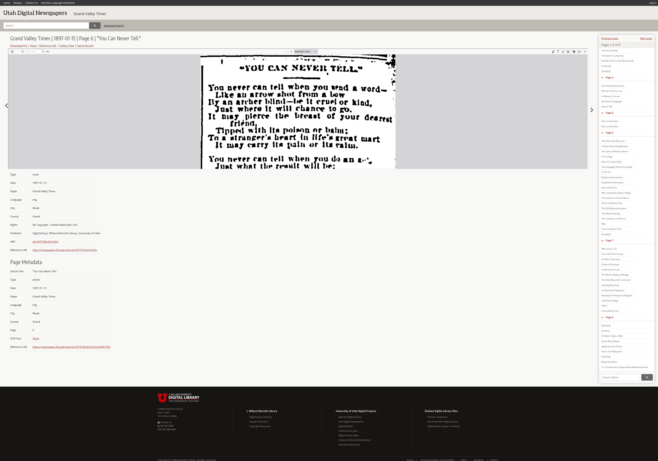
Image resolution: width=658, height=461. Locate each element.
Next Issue (646, 38)
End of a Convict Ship (611, 161)
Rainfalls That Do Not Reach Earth (617, 60)
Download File (18, 45)
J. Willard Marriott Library (170, 408)
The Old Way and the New (613, 208)
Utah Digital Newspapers (350, 421)
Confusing (606, 65)
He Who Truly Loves (610, 259)
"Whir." (604, 305)
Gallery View (66, 45)
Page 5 (609, 112)
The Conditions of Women (613, 218)
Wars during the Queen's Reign (616, 192)
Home (6, 2)
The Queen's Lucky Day (612, 55)
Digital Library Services (260, 416)
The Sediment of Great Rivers (615, 197)
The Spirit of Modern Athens (614, 151)
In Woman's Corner (610, 96)
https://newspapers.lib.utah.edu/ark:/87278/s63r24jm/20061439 (71, 347)
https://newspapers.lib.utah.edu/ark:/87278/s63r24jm (65, 250)
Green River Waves (610, 341)
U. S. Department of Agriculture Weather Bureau (624, 367)
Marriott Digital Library (350, 416)
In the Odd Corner (609, 310)
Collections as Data (348, 430)
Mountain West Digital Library (443, 421)
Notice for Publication (611, 351)
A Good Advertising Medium (614, 146)
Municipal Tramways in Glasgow (616, 295)
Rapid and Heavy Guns (612, 177)
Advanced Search (114, 25)
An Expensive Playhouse (612, 290)
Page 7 (609, 240)
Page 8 (609, 317)
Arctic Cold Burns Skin (611, 203)
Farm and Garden (609, 121)
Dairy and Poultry (609, 126)
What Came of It (609, 248)
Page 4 (609, 77)
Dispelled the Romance (612, 182)
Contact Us (31, 2)
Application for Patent (611, 346)
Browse (18, 2)
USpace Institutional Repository (354, 439)
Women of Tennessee (611, 90)
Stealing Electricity (610, 285)
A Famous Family (609, 50)
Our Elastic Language (611, 101)
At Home (605, 330)
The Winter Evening (610, 213)
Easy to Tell (606, 106)
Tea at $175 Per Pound (612, 254)
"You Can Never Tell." (611, 228)
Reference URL (48, 45)
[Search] (95, 25)
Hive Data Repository (349, 444)
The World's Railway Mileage (615, 274)
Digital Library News (348, 435)
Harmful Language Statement (58, 2)
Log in (652, 2)
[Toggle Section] (602, 77)
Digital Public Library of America (444, 426)
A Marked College (609, 300)
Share (33, 45)
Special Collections (258, 421)
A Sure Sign (606, 156)
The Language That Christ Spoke (616, 166)
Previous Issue (609, 38)
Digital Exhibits (345, 426)
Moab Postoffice (609, 361)
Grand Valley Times (90, 13)
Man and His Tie (609, 187)
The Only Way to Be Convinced (615, 279)
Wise (603, 223)
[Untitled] (605, 71)
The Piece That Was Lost (613, 141)
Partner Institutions (438, 416)
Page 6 (609, 132)
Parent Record (85, 45)
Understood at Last (610, 269)
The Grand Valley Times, (613, 85)
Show (36, 338)
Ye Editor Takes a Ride (612, 335)
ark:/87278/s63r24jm (45, 241)
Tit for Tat (606, 172)
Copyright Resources (259, 426)
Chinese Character (610, 264)
